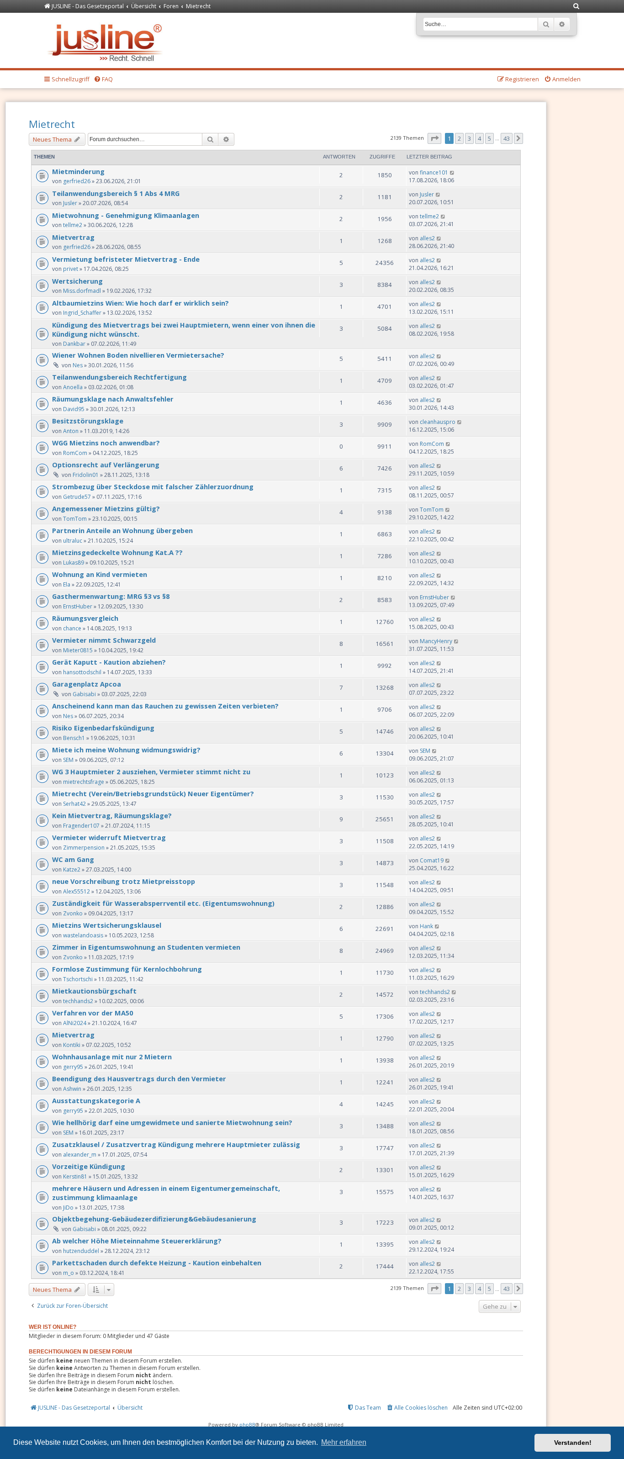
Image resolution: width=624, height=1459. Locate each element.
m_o (68, 1273)
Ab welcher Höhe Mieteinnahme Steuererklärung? (137, 1240)
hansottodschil (82, 672)
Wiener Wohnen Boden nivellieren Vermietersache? (138, 354)
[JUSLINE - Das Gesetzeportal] (107, 40)
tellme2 (72, 225)
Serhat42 (74, 804)
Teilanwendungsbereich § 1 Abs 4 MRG (116, 193)
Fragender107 (81, 826)
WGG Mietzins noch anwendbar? (106, 442)
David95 (74, 409)
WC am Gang (73, 859)
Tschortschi (78, 979)
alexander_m (79, 1154)
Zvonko (73, 913)
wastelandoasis (83, 935)
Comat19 (432, 860)
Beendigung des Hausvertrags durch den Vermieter (139, 1078)
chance (72, 628)
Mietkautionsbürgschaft (94, 990)
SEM (68, 760)
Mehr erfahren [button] (343, 1442)
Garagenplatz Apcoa (86, 683)
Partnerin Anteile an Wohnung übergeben (122, 530)
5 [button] (489, 138)
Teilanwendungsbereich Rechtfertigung (119, 376)
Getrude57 (77, 497)
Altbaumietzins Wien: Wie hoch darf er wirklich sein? (140, 302)
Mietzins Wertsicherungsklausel (106, 925)
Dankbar (74, 344)
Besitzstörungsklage (87, 420)
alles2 (427, 238)
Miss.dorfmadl (82, 291)
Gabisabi (84, 694)
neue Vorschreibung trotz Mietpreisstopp (123, 881)
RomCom (75, 453)
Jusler (70, 203)
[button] (434, 138)
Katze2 (71, 869)
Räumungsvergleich (85, 618)
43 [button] (506, 138)
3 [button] (469, 138)
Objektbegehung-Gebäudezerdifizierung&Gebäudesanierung (154, 1218)
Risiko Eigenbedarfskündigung (103, 727)
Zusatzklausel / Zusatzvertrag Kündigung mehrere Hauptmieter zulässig (176, 1144)
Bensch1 (74, 738)
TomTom (75, 519)
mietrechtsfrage (83, 782)
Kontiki (71, 1045)
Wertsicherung (77, 280)
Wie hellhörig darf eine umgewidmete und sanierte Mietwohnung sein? (172, 1122)
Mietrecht (52, 124)
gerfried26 (76, 181)
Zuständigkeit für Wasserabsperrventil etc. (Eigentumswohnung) (163, 903)
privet (70, 269)
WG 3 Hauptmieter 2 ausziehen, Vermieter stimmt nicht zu (151, 771)
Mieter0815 (78, 650)
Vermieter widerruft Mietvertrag (109, 837)
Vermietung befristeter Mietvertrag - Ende (126, 259)
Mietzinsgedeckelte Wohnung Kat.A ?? (117, 552)
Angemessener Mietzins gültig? (106, 508)
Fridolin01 (86, 475)
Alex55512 (76, 891)
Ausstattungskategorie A (96, 1100)
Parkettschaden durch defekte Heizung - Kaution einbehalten (156, 1262)
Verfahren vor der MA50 (92, 1012)
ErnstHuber (77, 606)
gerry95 (73, 1067)
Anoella (73, 387)
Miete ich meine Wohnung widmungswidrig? (126, 749)
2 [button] (459, 138)
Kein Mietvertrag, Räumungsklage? (112, 815)
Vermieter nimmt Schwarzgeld (104, 640)
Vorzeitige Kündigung (88, 1166)
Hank (426, 926)
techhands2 (78, 1001)
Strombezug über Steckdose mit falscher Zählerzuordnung (153, 486)
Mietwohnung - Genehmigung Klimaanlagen (125, 215)
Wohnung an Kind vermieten (99, 574)
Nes (78, 365)
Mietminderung (78, 171)
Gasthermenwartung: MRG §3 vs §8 (110, 596)
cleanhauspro (437, 422)
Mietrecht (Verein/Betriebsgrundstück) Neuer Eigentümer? (153, 793)
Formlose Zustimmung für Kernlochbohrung (127, 968)
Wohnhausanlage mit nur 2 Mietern (112, 1056)
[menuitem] (576, 6)
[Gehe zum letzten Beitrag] (452, 172)
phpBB (247, 1424)
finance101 (434, 172)
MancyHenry (436, 641)
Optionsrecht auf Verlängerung (105, 464)
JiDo (68, 1207)
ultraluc (72, 540)
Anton (71, 431)
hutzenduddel (81, 1251)
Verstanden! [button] (573, 1442)
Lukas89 (73, 562)
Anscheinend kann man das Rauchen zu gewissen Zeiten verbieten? (165, 705)
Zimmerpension (84, 847)
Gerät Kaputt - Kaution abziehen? (109, 661)
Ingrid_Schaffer (82, 313)
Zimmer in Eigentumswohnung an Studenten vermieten (146, 947)
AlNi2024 (74, 1023)
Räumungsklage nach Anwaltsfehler (113, 398)
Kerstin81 (75, 1176)
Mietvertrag (73, 237)
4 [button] (479, 138)
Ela (66, 584)
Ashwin (72, 1089)
